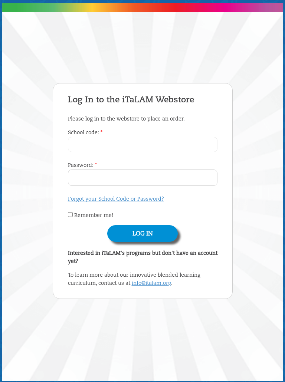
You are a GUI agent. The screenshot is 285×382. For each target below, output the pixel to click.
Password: (82, 165)
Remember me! (93, 215)
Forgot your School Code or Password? (116, 199)
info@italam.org (151, 283)
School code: (85, 132)
